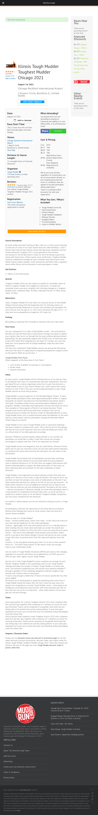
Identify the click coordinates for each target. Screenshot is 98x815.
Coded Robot (23, 790)
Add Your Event (10, 756)
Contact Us (8, 745)
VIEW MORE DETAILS (37, 231)
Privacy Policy (9, 777)
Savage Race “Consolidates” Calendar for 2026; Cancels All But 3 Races (70, 709)
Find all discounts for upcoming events (81, 68)
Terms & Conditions (11, 772)
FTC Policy (17, 810)
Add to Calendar (25, 120)
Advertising (8, 761)
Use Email (58, 131)
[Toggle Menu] (3, 3)
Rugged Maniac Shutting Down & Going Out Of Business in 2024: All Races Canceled (70, 717)
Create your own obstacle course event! (20, 767)
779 (9, 174)
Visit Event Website (15, 202)
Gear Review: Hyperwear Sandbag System (67, 734)
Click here (11, 187)
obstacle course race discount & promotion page (37, 638)
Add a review (10, 78)
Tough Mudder (13, 172)
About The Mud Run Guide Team (16, 750)
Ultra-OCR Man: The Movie (62, 724)
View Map (11, 150)
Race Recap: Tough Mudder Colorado (65, 729)
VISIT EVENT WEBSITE (32, 102)
